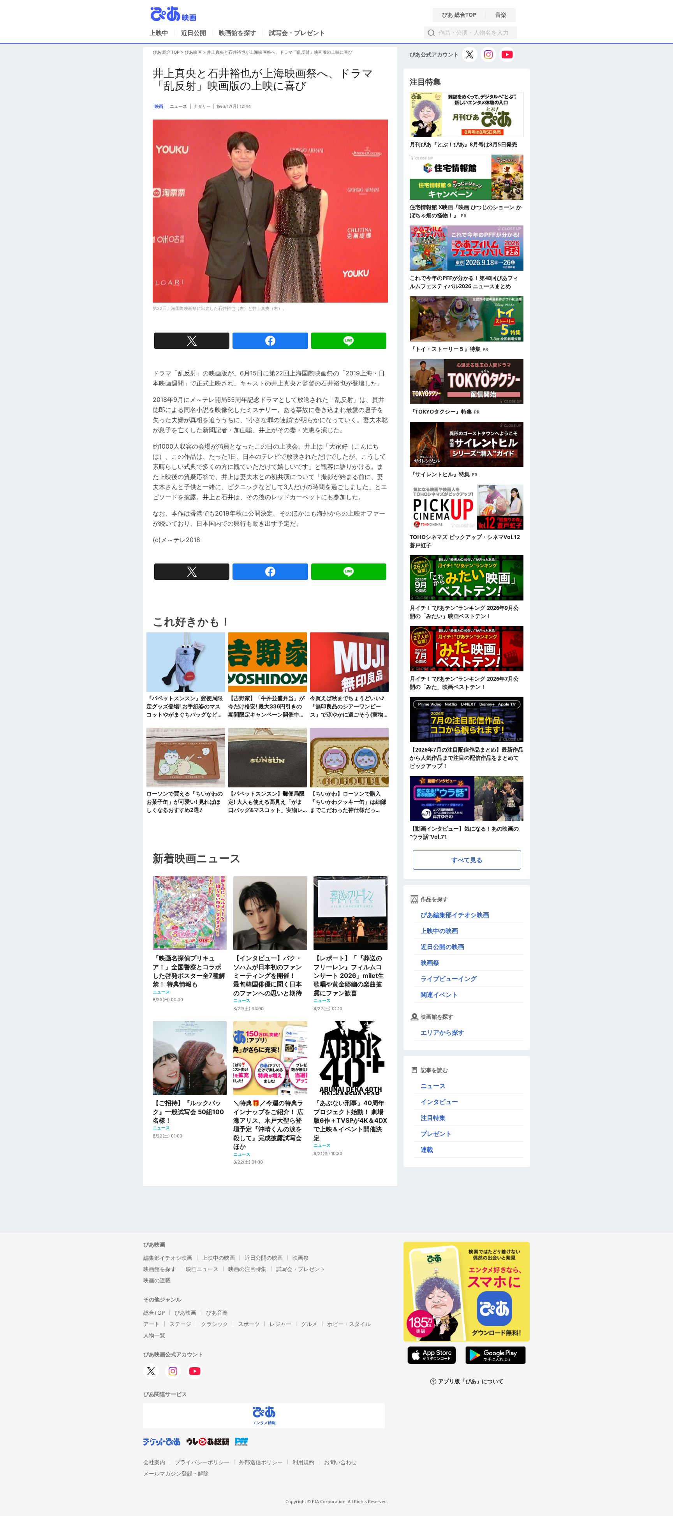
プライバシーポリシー (202, 1462)
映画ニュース (202, 1269)
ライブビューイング (449, 978)
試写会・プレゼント (297, 32)
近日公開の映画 (442, 946)
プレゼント (436, 1133)
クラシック (214, 1324)
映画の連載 (157, 1280)
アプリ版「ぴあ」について (471, 1381)
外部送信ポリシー (261, 1462)
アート (151, 1324)
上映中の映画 (439, 930)
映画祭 (430, 962)
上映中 (159, 32)
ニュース (433, 1085)
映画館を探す (237, 32)
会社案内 (154, 1462)
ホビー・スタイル (349, 1324)
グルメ (309, 1324)
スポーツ (249, 1324)
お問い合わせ (340, 1462)
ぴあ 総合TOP (459, 15)
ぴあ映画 (193, 52)
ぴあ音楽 (217, 1312)
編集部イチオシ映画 (167, 1257)
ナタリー (202, 106)
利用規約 (303, 1462)
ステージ (180, 1324)
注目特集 (433, 1117)
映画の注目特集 (247, 1269)
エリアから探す (442, 1032)
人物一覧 (154, 1335)
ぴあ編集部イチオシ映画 (455, 914)
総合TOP (154, 1312)
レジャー (280, 1324)
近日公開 (193, 32)
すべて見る (467, 860)
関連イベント (439, 994)
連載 (427, 1149)
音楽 (500, 15)
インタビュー (439, 1101)
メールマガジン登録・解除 (176, 1473)
